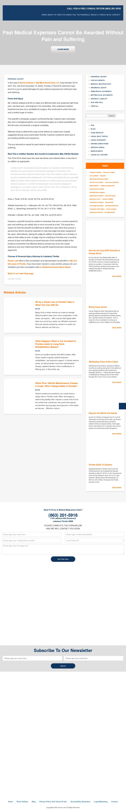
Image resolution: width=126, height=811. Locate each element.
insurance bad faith (111, 182)
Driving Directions (100, 144)
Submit (63, 666)
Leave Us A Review (99, 155)
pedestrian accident (96, 196)
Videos (102, 15)
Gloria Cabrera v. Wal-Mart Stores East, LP (39, 82)
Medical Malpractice (101, 84)
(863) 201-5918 (94, 8)
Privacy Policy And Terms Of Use (53, 801)
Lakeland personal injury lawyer (56, 267)
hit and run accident (96, 182)
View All (95, 106)
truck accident (111, 209)
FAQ (74, 15)
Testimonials (83, 15)
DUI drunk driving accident (99, 179)
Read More (116, 276)
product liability (107, 199)
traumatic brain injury (97, 209)
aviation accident (96, 172)
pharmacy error (95, 199)
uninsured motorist (96, 212)
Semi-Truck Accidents (101, 91)
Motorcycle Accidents (102, 95)
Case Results (97, 133)
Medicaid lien (94, 186)
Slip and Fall (97, 102)
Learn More (63, 49)
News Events (97, 151)
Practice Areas (64, 15)
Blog (109, 15)
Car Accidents (98, 80)
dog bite (103, 176)
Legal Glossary (98, 140)
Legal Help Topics (99, 136)
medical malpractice (107, 186)
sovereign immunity (96, 206)
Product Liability (99, 99)
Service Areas (97, 147)
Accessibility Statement (80, 801)
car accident (94, 176)
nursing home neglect (97, 192)
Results (95, 15)
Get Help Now (63, 559)
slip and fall (109, 202)
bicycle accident (109, 172)
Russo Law (13, 260)
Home (44, 15)
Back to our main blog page (20, 273)
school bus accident (97, 202)
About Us (51, 15)
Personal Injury (99, 76)
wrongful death (110, 212)
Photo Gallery (22, 801)
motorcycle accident (97, 189)
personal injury (110, 196)
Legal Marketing (101, 801)
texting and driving (111, 206)
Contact (116, 15)
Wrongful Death (98, 88)
